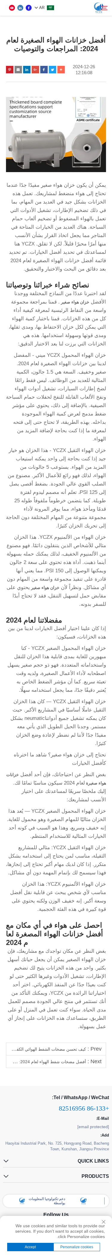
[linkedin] (20, 8)
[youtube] (12, 8)
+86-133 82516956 (84, 1108)
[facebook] (29, 8)
